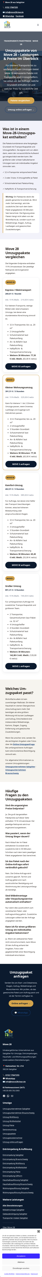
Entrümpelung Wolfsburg (14, 1163)
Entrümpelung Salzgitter (13, 1155)
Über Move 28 (9, 1227)
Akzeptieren (21, 1256)
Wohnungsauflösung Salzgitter (16, 1188)
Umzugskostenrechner (12, 1138)
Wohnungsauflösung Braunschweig (18, 1192)
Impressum (34, 1274)
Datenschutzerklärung (23, 1274)
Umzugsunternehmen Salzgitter (16, 1108)
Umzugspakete (9, 1133)
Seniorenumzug (9, 1129)
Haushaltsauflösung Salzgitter (15, 1180)
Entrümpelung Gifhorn (12, 1176)
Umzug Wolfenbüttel (12, 1121)
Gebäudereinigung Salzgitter (15, 1214)
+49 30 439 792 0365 (11, 1090)
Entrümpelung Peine (11, 1171)
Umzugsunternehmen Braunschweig (18, 1113)
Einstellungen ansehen (21, 1268)
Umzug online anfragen (13, 1142)
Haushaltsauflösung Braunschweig (17, 1184)
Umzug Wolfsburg (10, 1117)
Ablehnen (21, 1262)
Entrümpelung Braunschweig (15, 1159)
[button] (39, 1231)
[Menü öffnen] (38, 25)
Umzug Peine (8, 1125)
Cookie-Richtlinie (9, 1274)
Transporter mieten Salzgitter (15, 1218)
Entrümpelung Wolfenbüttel (15, 1167)
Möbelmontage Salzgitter (13, 1209)
